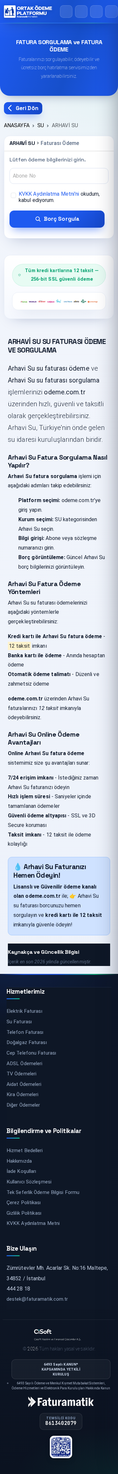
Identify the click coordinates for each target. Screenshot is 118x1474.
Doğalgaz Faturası (27, 1042)
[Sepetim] (81, 11)
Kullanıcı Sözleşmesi (29, 1182)
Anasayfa (17, 125)
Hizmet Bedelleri (25, 1150)
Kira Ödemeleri (22, 1094)
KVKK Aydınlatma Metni (33, 1223)
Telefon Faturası (25, 1032)
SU (40, 125)
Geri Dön (27, 108)
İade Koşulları (21, 1171)
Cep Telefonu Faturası (31, 1053)
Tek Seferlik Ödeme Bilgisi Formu (43, 1192)
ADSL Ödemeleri (24, 1063)
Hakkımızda (19, 1161)
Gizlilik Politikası (24, 1213)
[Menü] (111, 11)
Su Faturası (19, 1022)
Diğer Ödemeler (23, 1105)
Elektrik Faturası (24, 1011)
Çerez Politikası (24, 1202)
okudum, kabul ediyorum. (59, 197)
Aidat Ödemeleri (24, 1084)
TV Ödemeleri (21, 1074)
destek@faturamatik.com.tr (37, 1299)
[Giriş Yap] (96, 11)
